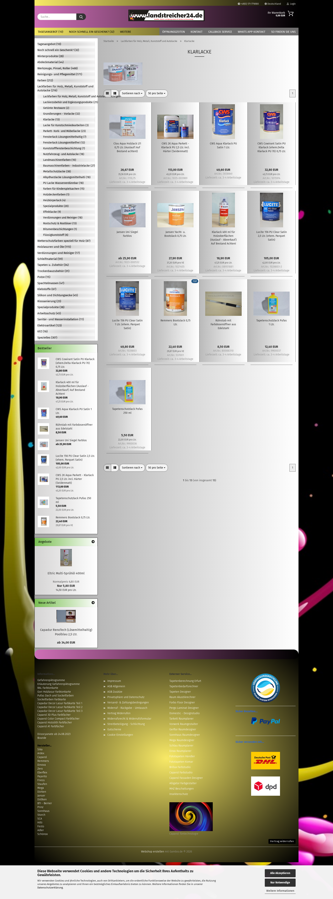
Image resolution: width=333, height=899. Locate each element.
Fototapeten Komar (181, 761)
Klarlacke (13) (51, 119)
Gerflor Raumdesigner (182, 729)
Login (292, 4)
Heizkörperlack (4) (54, 200)
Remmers (43, 761)
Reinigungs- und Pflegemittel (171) (59, 74)
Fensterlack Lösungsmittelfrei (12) (64, 142)
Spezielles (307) (47, 337)
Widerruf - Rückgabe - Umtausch (127, 708)
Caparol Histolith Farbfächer (54, 722)
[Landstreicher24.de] (166, 15)
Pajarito (42, 776)
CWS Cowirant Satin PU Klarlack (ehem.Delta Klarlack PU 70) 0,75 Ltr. (271, 147)
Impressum (114, 681)
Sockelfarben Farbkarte (51, 699)
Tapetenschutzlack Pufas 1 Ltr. (271, 322)
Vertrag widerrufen (282, 841)
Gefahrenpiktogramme (51, 680)
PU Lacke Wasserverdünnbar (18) (63, 183)
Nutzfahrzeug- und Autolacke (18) (63, 154)
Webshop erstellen (152, 851)
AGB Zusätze (114, 691)
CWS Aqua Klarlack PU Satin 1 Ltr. (223, 145)
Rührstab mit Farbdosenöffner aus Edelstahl (223, 324)
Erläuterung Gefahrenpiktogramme (58, 684)
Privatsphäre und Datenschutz (125, 697)
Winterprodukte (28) (50, 56)
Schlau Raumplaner (181, 745)
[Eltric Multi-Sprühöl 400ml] (66, 557)
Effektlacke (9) (52, 211)
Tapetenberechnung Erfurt (185, 681)
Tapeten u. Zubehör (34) (53, 265)
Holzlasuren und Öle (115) (54, 247)
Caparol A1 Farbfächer (50, 726)
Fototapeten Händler (182, 756)
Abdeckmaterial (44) (50, 62)
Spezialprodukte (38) (50, 307)
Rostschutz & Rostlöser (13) (60, 223)
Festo (40, 826)
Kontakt (197, 31)
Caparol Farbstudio (181, 772)
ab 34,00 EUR (66, 642)
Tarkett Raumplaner (181, 718)
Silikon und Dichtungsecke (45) (57, 295)
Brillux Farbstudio (180, 767)
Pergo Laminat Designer (184, 708)
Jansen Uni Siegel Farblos (127, 234)
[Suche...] (81, 16)
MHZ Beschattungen (181, 788)
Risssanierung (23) (49, 301)
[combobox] (132, 93)
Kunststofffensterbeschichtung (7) (64, 148)
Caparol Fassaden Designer (186, 778)
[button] (107, 93)
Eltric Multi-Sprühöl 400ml (66, 573)
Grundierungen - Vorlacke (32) (61, 113)
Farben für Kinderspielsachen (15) (63, 188)
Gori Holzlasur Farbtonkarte (54, 691)
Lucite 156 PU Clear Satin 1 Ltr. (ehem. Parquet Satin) (127, 324)
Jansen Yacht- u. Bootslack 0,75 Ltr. (175, 234)
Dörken (41, 791)
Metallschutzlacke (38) (57, 171)
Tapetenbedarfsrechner (183, 686)
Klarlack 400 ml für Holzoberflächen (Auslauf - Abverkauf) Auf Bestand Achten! (223, 237)
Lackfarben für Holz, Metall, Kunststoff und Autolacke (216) (65, 88)
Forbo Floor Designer (182, 702)
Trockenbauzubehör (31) (53, 271)
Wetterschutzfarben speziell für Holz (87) (63, 241)
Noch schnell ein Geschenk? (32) (91, 31)
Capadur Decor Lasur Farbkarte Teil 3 (59, 711)
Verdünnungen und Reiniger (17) (58, 253)
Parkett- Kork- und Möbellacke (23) (64, 131)
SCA (39, 818)
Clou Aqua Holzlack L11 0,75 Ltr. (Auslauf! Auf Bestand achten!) (127, 147)
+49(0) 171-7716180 (249, 4)
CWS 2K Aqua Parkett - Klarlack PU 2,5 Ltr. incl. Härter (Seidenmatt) (175, 147)
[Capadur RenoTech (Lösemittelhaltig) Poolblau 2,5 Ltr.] (66, 616)
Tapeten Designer (180, 691)
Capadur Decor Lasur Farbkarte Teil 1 (59, 703)
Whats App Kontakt (251, 31)
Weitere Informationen (280, 890)
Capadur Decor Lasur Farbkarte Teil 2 (59, 707)
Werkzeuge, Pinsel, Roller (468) (57, 68)
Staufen (42, 784)
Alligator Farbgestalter (183, 783)
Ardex (40, 753)
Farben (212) (45, 80)
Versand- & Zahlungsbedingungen (128, 702)
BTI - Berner (44, 803)
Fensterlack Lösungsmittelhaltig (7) (64, 136)
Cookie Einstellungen (120, 734)
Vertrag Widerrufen (118, 713)
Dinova (41, 764)
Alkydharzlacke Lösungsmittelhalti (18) (67, 177)
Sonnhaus (43, 811)
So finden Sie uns (283, 31)
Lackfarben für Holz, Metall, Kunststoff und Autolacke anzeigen (69, 96)
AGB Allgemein (116, 686)
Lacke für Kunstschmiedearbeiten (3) (66, 125)
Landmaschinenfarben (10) (59, 160)
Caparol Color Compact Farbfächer (58, 718)
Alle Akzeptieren (280, 873)
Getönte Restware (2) (56, 108)
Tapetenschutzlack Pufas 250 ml (127, 410)
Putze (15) (43, 277)
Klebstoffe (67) (46, 289)
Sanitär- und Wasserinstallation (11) (60, 319)
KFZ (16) (42, 331)
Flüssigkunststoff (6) (55, 235)
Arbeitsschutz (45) (49, 313)
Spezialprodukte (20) (56, 206)
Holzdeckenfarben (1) (56, 194)
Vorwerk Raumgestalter (183, 724)
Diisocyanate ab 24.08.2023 (54, 734)
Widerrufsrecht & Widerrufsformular (129, 718)
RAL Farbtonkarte (47, 688)
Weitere (125, 31)
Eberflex (42, 772)
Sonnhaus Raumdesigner (184, 734)
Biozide (41, 738)
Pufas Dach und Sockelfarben (55, 695)
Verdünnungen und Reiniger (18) (62, 217)
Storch (41, 814)
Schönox (42, 834)
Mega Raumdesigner (181, 740)
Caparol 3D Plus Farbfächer (54, 714)
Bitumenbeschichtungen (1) (60, 229)
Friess (41, 780)
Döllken (42, 799)
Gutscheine (114, 729)
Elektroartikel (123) (49, 325)
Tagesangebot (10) (50, 31)
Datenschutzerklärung (50, 887)
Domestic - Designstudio (184, 713)
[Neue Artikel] (93, 603)
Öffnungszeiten (173, 31)
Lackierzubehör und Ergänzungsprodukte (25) (69, 102)
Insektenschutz (178, 794)
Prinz (40, 807)
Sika (40, 749)
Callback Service (220, 31)
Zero (40, 768)
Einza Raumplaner (180, 751)
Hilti (39, 822)
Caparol (42, 757)
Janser (41, 795)
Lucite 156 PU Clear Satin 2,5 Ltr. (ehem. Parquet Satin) (271, 235)
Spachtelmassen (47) (50, 283)
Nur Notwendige (280, 882)
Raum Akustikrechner (182, 697)
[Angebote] (93, 542)
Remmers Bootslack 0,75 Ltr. (175, 322)
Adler (40, 830)
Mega (40, 788)
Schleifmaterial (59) (50, 259)
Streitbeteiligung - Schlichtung (126, 724)
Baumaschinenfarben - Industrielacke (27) (69, 165)
